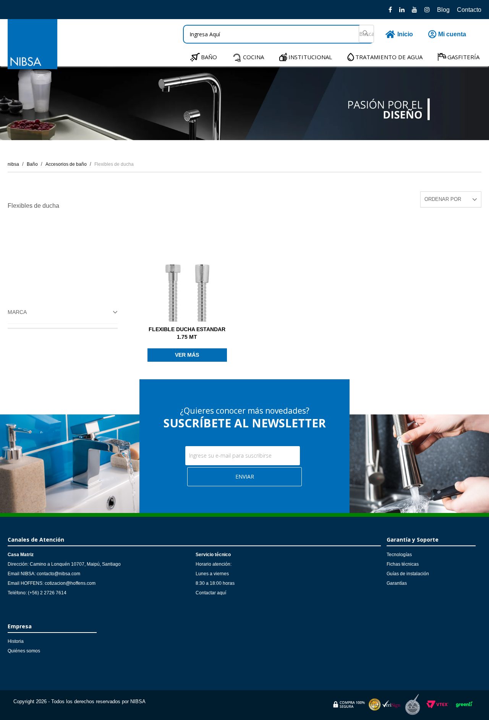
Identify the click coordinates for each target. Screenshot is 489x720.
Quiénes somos (24, 651)
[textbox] (278, 34)
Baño (32, 164)
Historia (16, 641)
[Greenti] (464, 708)
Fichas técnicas (403, 564)
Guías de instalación (408, 573)
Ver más (187, 355)
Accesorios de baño (66, 164)
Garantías (397, 583)
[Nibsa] (32, 67)
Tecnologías (399, 554)
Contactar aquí (211, 592)
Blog (443, 9)
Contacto (469, 9)
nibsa (13, 164)
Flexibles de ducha (114, 164)
